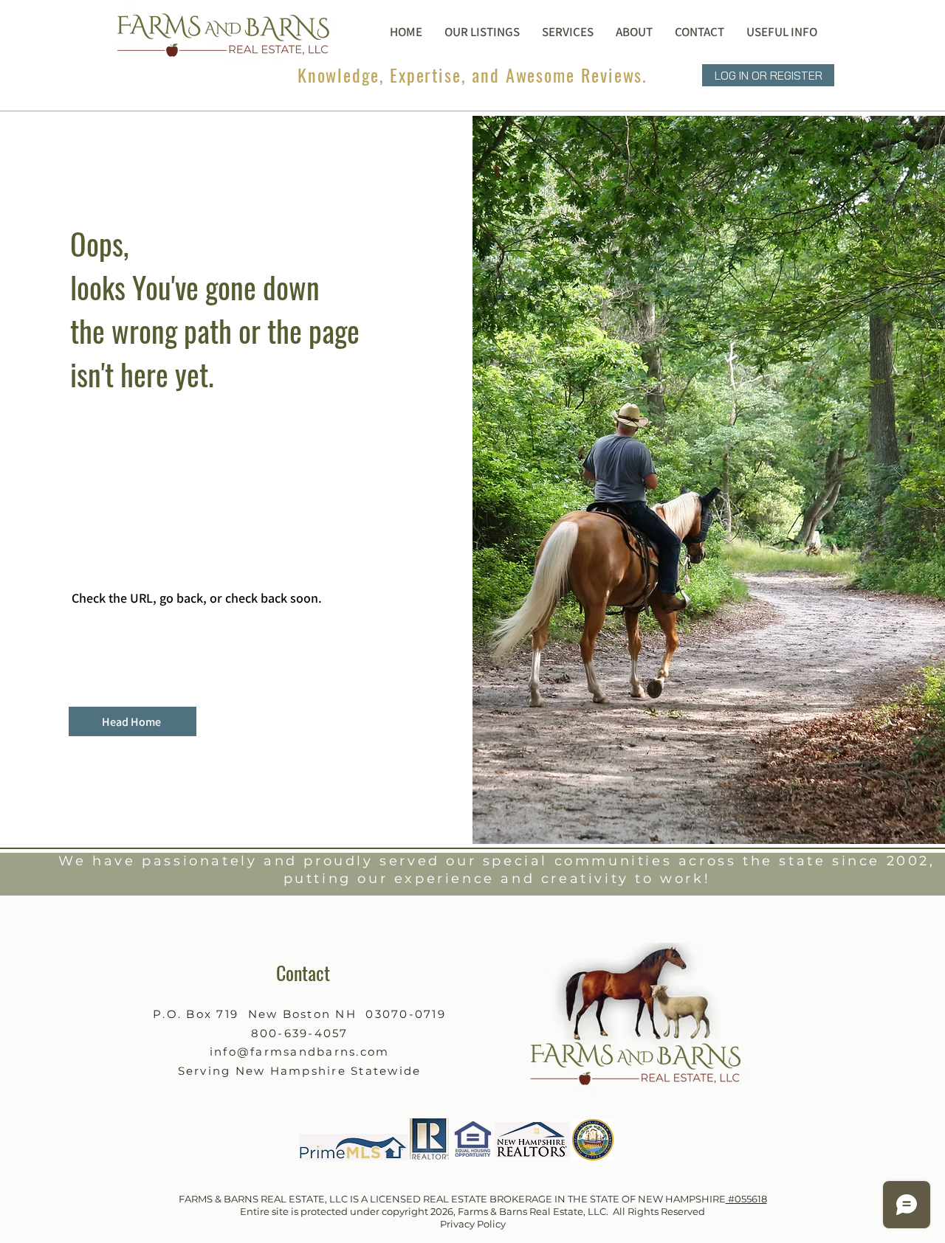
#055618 (746, 1199)
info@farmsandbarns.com (300, 1052)
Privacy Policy (473, 1224)
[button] (634, 31)
